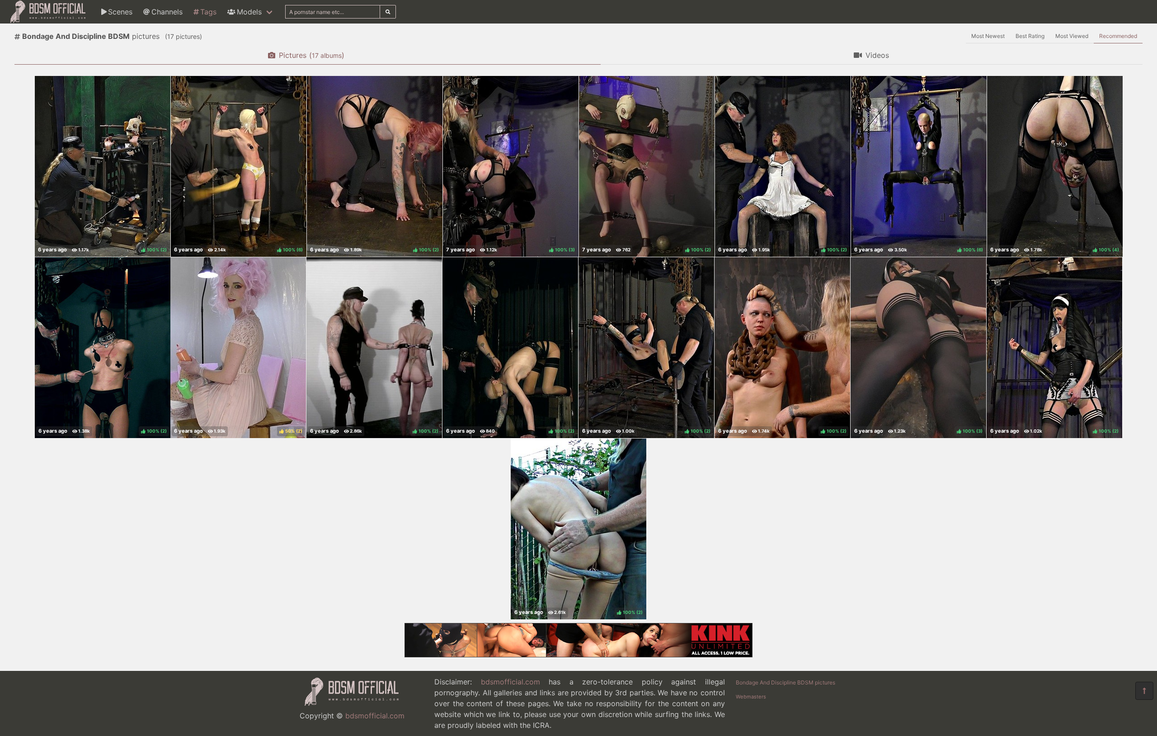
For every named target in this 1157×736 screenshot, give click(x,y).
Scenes (120, 11)
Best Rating (1030, 36)
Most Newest (988, 36)
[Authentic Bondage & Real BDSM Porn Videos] (578, 654)
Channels (167, 11)
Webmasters (751, 697)
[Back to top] (1144, 691)
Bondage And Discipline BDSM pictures (785, 682)
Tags (208, 11)
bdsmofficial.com (374, 715)
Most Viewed (1071, 36)
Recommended (1118, 36)
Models (249, 11)
